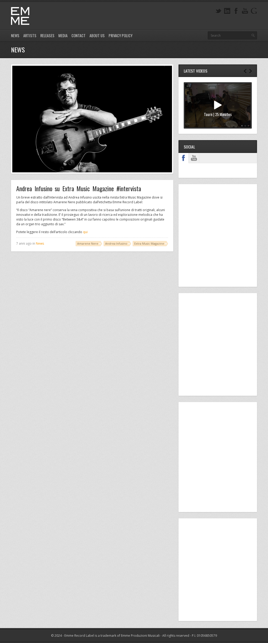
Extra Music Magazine (149, 243)
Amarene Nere (87, 243)
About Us (97, 35)
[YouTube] (245, 11)
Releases (47, 35)
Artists (29, 35)
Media (63, 35)
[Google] (254, 11)
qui (85, 232)
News (15, 35)
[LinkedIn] (227, 11)
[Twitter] (218, 11)
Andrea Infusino (116, 243)
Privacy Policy (120, 35)
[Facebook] (236, 11)
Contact (78, 35)
